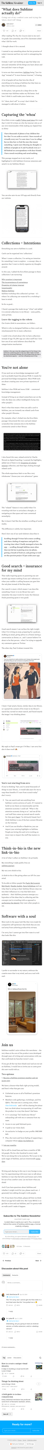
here (18, 817)
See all (5, 1414)
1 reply (10, 1311)
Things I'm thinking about (13, 1381)
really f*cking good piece (25, 120)
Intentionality (7, 288)
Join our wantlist (9, 1145)
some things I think (8, 1384)
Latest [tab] (9, 1358)
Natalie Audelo (16, 886)
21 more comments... (9, 1347)
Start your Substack (18, 1444)
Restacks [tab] (15, 1275)
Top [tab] (4, 1358)
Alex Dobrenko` (11, 1105)
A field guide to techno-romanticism (12, 1395)
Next (37, 1261)
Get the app (30, 1444)
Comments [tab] (6, 1275)
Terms (24, 1440)
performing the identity (11, 903)
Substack (13, 1448)
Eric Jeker (9, 1318)
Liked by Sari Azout (13, 1297)
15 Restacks (26, 1246)
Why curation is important (12, 279)
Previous (8, 1261)
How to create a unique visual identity (14, 1364)
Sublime (26, 72)
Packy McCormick (33, 883)
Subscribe (32, 3)
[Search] (40, 1358)
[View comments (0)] (13, 1376)
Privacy (20, 1440)
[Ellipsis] (41, 1294)
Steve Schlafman (29, 886)
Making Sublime (8, 290)
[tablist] (10, 1275)
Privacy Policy (37, 1238)
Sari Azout (10, 24)
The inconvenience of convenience (15, 282)
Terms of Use (32, 1236)
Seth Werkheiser (12, 1294)
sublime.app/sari (8, 865)
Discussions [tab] (17, 1358)
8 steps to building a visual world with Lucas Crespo (15, 1370)
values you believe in (25, 1140)
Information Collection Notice (21, 1238)
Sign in (39, 3)
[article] (22, 1369)
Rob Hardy (6, 886)
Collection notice (32, 1440)
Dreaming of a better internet (13, 285)
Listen (39, 25)
